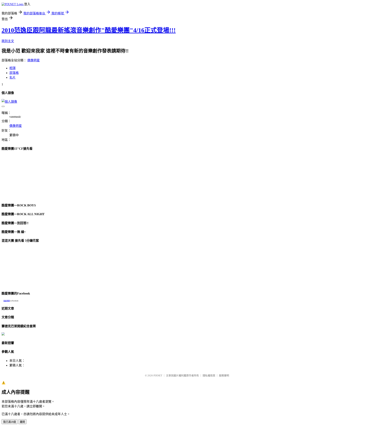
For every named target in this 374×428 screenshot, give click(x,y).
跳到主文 (8, 41)
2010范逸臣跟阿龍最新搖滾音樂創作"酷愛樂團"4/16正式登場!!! (89, 30)
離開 (22, 421)
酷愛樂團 (7, 301)
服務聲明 (224, 375)
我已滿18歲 (9, 421)
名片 (12, 77)
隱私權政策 (209, 375)
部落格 (14, 72)
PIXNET (157, 375)
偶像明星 (33, 60)
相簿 (12, 68)
